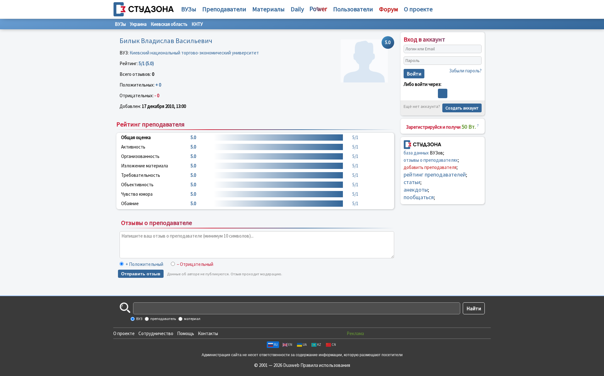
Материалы (268, 9)
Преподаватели (224, 9)
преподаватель (163, 318)
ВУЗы (188, 9)
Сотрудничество (155, 333)
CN (334, 344)
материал (191, 318)
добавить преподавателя (430, 167)
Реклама (355, 333)
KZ (319, 344)
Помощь (185, 333)
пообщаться (419, 197)
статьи (412, 182)
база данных (416, 153)
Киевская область (169, 24)
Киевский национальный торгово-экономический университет (194, 53)
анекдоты (416, 189)
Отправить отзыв (140, 273)
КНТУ (197, 24)
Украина (138, 24)
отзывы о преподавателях (431, 160)
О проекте (124, 333)
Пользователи (353, 9)
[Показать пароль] (475, 61)
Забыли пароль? (465, 71)
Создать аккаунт (461, 108)
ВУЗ (139, 318)
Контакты (208, 333)
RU (276, 344)
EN (290, 344)
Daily (297, 9)
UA (305, 344)
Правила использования (325, 365)
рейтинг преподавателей (435, 174)
